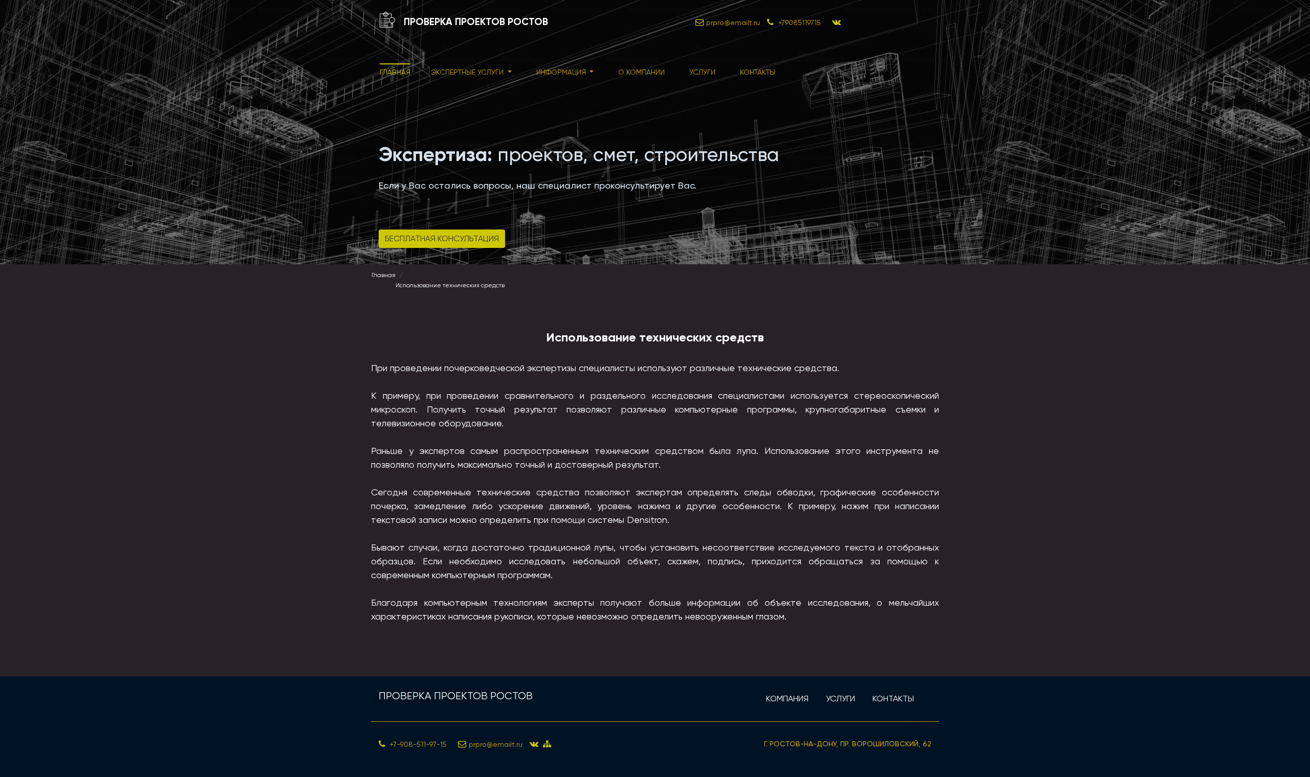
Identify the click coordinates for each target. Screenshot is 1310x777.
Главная (395, 72)
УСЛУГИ (840, 698)
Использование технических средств (450, 285)
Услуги (702, 72)
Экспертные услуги (468, 72)
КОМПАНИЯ (787, 698)
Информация (562, 72)
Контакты (757, 72)
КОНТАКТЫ (893, 698)
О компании (641, 72)
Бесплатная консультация (442, 238)
